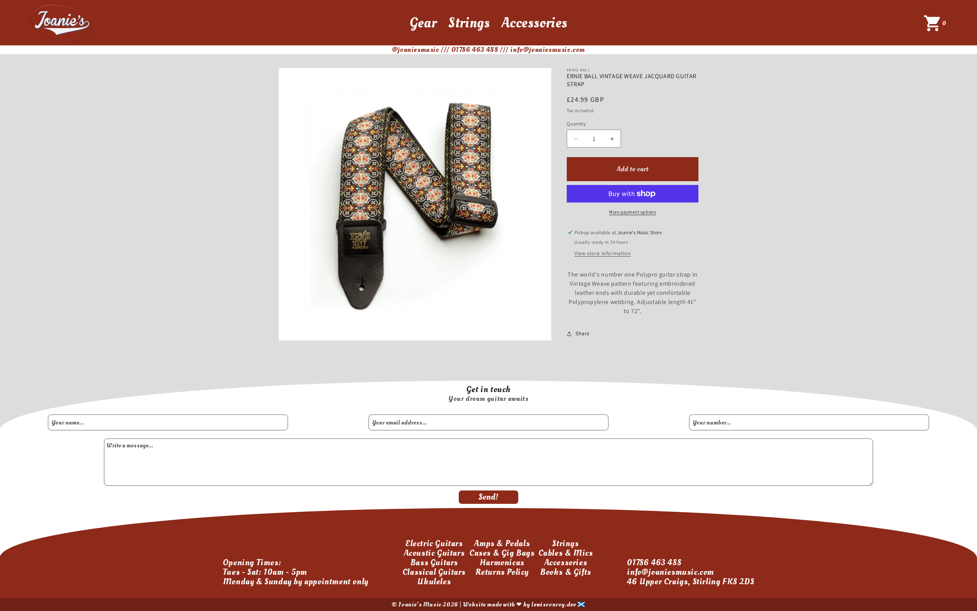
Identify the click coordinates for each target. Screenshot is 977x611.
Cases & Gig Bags (502, 553)
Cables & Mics (565, 553)
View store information (602, 253)
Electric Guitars (434, 543)
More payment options (632, 212)
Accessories (534, 23)
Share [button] (583, 333)
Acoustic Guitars (434, 553)
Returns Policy (502, 572)
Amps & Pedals (502, 543)
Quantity (576, 124)
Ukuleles (434, 582)
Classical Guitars (434, 572)
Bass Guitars (434, 562)
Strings (469, 23)
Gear (423, 23)
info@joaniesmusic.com (670, 572)
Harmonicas (502, 562)
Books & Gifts (565, 572)
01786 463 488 (654, 562)
